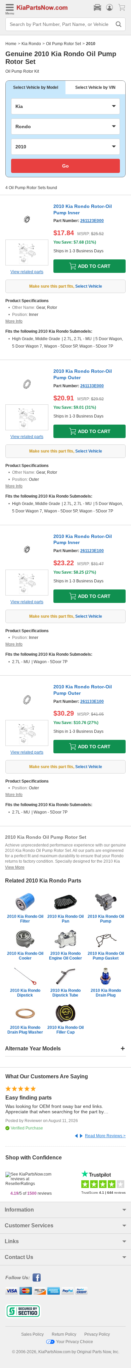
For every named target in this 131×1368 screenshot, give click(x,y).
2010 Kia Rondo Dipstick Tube (65, 993)
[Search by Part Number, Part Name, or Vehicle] (119, 24)
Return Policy (64, 1334)
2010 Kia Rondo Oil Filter (25, 919)
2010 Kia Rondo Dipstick (25, 993)
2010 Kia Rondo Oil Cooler (25, 956)
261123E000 (92, 220)
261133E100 (92, 701)
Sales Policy (32, 1334)
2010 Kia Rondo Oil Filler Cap (65, 1030)
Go (65, 166)
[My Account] (109, 7)
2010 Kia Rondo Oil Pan (65, 919)
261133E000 (92, 386)
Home (10, 43)
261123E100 (92, 550)
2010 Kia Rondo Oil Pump (106, 919)
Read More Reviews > (105, 1135)
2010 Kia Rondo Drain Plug (106, 993)
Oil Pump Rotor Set (63, 43)
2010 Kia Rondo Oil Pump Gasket (106, 956)
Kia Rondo (31, 43)
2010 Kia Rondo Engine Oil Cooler (65, 956)
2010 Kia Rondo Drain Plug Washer (25, 1030)
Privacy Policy (97, 1334)
